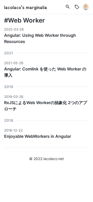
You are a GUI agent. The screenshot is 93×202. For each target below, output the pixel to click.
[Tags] (77, 7)
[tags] (67, 6)
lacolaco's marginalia (25, 7)
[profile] (86, 7)
